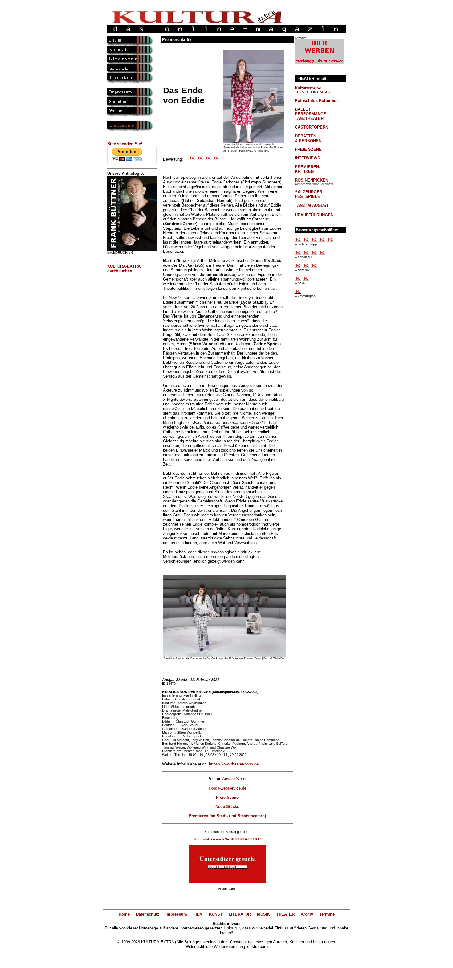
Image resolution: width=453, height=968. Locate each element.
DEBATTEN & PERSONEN (308, 138)
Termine (327, 914)
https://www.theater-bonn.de (234, 764)
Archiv (307, 914)
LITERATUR (240, 914)
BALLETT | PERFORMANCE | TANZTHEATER (312, 114)
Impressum (176, 914)
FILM (198, 914)
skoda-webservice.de (227, 788)
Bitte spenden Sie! (124, 144)
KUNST (215, 914)
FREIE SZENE (308, 149)
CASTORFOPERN (311, 127)
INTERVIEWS (307, 158)
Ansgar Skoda (234, 779)
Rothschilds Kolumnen (317, 100)
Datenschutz (147, 914)
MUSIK (263, 914)
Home (124, 914)
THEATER (285, 914)
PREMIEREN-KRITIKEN (307, 169)
